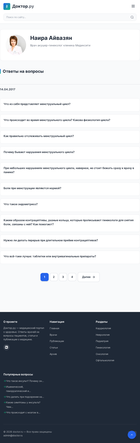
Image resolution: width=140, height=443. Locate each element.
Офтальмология (105, 360)
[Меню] (133, 6)
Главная (54, 328)
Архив (53, 354)
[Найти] (132, 17)
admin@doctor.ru (13, 435)
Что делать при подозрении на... (25, 396)
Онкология (102, 354)
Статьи (54, 347)
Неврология (103, 334)
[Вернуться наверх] (132, 435)
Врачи (53, 334)
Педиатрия (102, 341)
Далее (86, 277)
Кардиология (103, 328)
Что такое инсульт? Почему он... (25, 380)
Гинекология (103, 347)
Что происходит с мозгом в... (23, 412)
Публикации (57, 341)
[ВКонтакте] (6, 347)
